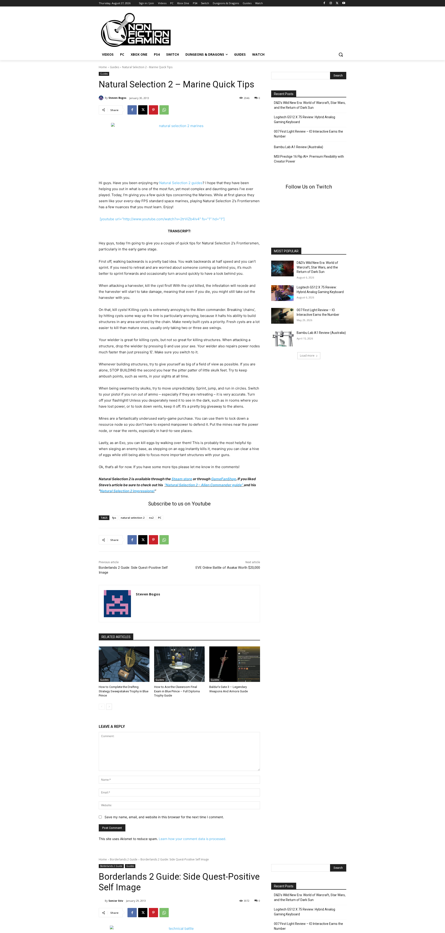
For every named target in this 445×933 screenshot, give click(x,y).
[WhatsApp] (164, 110)
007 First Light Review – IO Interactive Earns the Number (308, 134)
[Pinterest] (153, 110)
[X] (337, 3)
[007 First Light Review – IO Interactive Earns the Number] (282, 316)
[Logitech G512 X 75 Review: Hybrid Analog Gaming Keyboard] (282, 293)
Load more (307, 356)
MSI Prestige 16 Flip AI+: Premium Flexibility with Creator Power (309, 159)
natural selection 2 (132, 517)
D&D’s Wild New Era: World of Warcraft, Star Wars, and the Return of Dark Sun (310, 105)
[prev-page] (102, 707)
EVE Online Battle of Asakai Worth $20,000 (228, 568)
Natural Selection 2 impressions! (127, 491)
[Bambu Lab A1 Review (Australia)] (282, 338)
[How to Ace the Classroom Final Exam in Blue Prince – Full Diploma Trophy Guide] (179, 664)
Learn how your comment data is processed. (192, 839)
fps (114, 517)
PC (159, 517)
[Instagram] (331, 3)
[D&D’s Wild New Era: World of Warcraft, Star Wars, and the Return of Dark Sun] (282, 268)
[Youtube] (343, 3)
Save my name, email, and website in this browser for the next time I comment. (164, 817)
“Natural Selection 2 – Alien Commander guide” (203, 485)
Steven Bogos (117, 97)
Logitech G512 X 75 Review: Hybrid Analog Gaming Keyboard (304, 119)
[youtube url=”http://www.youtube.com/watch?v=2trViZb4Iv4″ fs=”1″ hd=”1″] (162, 219)
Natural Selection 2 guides (181, 183)
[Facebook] (324, 3)
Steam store (182, 479)
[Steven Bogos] (102, 98)
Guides (114, 67)
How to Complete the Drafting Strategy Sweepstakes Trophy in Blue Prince (123, 691)
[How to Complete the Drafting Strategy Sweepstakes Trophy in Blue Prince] (124, 664)
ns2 (151, 517)
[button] (340, 54)
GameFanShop (223, 479)
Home (103, 67)
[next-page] (109, 707)
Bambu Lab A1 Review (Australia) (298, 147)
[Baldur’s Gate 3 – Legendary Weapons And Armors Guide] (234, 664)
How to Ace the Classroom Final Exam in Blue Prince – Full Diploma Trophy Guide (177, 691)
